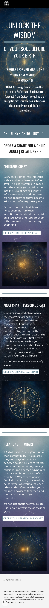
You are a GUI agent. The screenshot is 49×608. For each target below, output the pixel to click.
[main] (24, 39)
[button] (43, 133)
